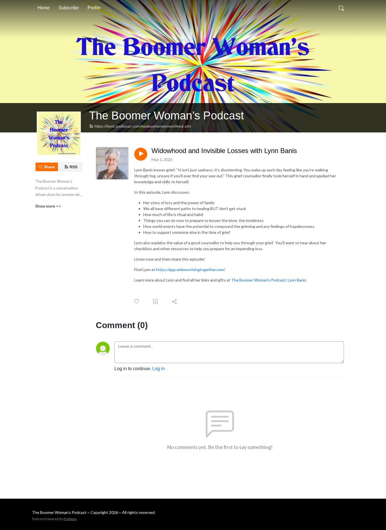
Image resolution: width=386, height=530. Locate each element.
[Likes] (137, 301)
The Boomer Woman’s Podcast (166, 115)
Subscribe (68, 7)
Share (49, 167)
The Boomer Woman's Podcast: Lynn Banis (268, 280)
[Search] (341, 8)
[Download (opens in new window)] (156, 301)
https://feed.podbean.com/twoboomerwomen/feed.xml (142, 126)
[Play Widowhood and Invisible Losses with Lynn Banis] (140, 154)
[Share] (175, 301)
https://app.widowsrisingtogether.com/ (190, 269)
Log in (158, 368)
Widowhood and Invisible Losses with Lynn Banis (224, 150)
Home (44, 7)
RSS (73, 167)
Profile (94, 7)
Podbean (70, 519)
